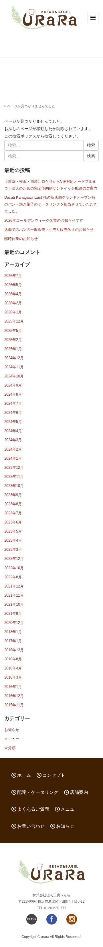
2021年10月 (14, 604)
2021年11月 (14, 595)
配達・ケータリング (37, 792)
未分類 (9, 748)
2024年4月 (13, 431)
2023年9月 (13, 495)
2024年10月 (14, 376)
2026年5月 (13, 285)
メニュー (11, 739)
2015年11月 (14, 705)
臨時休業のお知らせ (21, 239)
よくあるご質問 (33, 809)
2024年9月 (13, 385)
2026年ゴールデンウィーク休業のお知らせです (43, 220)
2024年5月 (13, 422)
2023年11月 (14, 476)
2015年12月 (14, 696)
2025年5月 (13, 330)
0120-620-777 (55, 908)
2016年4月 (13, 668)
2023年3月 (13, 549)
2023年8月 (13, 504)
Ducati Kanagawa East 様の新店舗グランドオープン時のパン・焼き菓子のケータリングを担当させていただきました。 (50, 204)
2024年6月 (13, 412)
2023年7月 (13, 513)
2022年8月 (13, 577)
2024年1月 (13, 458)
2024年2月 (13, 449)
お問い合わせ (31, 826)
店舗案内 (79, 792)
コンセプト (53, 775)
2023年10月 (14, 486)
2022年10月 (14, 568)
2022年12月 (14, 558)
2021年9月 (13, 613)
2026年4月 (13, 294)
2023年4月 (13, 540)
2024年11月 (14, 367)
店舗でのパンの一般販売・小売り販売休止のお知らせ (49, 229)
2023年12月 (14, 467)
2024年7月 (13, 403)
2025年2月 (13, 340)
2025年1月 (13, 349)
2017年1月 (13, 641)
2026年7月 (13, 276)
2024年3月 (13, 440)
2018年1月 (13, 632)
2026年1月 (13, 312)
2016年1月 (13, 687)
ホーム (24, 775)
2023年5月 (13, 531)
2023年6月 (13, 522)
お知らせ (11, 730)
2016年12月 (14, 650)
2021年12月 (14, 586)
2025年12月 (14, 321)
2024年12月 (14, 358)
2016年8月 (13, 659)
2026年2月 (13, 303)
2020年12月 (14, 623)
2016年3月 (13, 677)
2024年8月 (13, 394)
